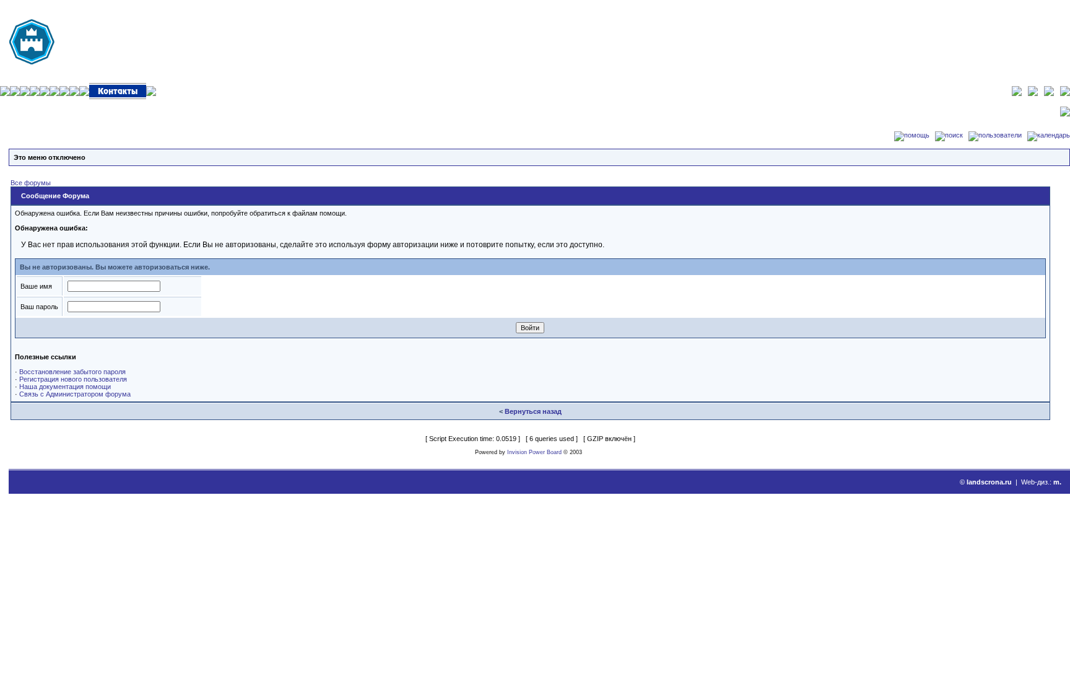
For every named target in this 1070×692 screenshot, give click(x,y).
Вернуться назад (533, 411)
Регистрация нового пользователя (73, 379)
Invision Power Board (534, 452)
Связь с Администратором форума (75, 394)
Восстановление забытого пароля (72, 371)
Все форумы (31, 182)
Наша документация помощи (65, 386)
